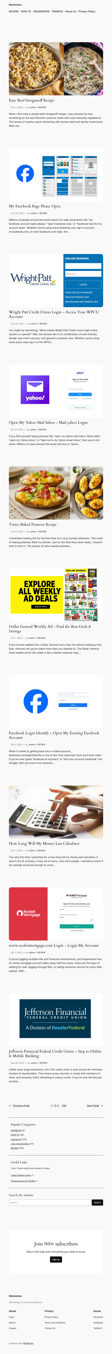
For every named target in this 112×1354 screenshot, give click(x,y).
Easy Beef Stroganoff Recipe (31, 100)
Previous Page (19, 1105)
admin (33, 107)
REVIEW (42, 107)
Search (97, 1202)
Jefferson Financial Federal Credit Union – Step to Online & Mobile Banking (55, 1053)
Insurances (16, 1139)
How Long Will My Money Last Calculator (44, 843)
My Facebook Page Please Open (35, 206)
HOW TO (15, 1135)
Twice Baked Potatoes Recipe (33, 524)
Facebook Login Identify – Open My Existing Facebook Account (54, 735)
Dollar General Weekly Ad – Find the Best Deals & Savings (50, 628)
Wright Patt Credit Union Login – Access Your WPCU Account (54, 314)
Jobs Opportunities (20, 1143)
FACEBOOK (16, 1130)
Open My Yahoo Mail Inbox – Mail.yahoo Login (48, 422)
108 (64, 1105)
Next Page (95, 1105)
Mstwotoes (15, 4)
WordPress (28, 1343)
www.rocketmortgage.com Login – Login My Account (54, 945)
